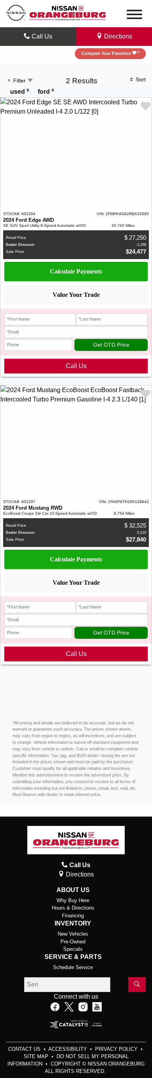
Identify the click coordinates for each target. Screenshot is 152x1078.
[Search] (137, 984)
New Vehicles (73, 934)
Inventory (73, 923)
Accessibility (68, 1049)
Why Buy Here (73, 900)
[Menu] (134, 16)
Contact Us (25, 1049)
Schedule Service (73, 967)
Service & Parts (73, 957)
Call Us (76, 366)
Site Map (37, 1056)
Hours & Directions (73, 908)
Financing (73, 915)
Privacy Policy (117, 1049)
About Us (73, 890)
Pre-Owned (72, 942)
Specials (73, 949)
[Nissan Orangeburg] (67, 12)
